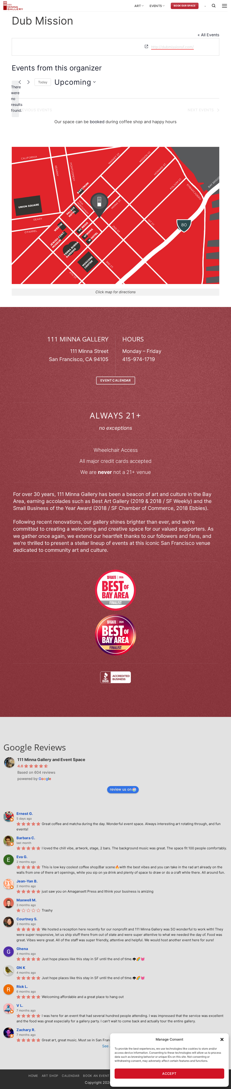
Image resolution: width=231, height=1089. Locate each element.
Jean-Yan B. (27, 881)
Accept (169, 1073)
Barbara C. (25, 838)
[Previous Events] (19, 81)
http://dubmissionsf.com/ (172, 47)
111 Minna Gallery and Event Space (51, 759)
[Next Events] (28, 81)
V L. (19, 1005)
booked (97, 121)
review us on (121, 789)
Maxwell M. (26, 900)
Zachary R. (25, 1030)
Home (33, 1076)
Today (42, 82)
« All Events (208, 34)
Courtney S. (26, 919)
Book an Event (96, 1076)
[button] (222, 1039)
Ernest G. (24, 813)
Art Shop (50, 1076)
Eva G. (22, 857)
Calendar (70, 1076)
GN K (20, 967)
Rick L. (22, 986)
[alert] (15, 99)
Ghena (22, 948)
